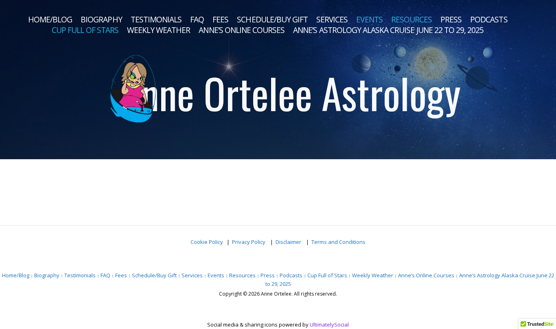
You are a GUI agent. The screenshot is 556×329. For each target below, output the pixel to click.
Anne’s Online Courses (242, 30)
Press (451, 19)
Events (369, 19)
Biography (101, 19)
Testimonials (156, 19)
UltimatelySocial (329, 324)
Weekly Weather (158, 30)
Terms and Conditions (338, 242)
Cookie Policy (206, 242)
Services (332, 19)
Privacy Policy (249, 242)
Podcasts (488, 19)
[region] (278, 79)
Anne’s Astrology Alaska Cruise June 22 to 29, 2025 (388, 30)
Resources (411, 19)
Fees (220, 19)
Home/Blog (50, 19)
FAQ (197, 19)
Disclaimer (289, 242)
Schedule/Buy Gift (272, 19)
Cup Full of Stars (85, 30)
